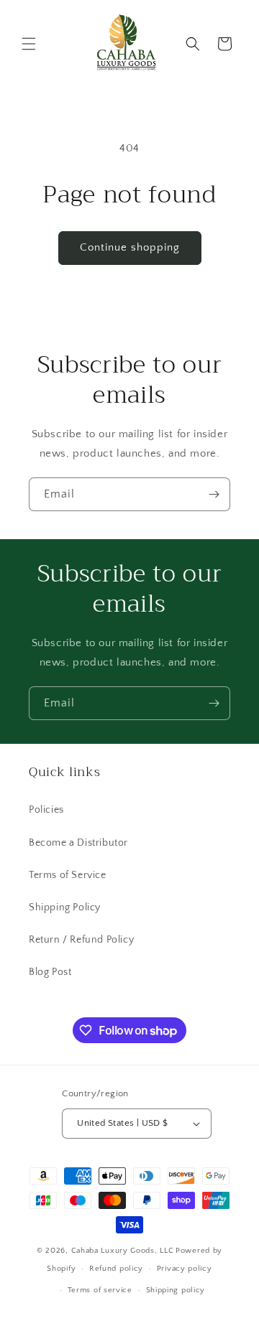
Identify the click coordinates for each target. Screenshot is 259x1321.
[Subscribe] (214, 494)
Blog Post (50, 972)
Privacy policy (184, 1268)
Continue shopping (130, 247)
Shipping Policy (65, 907)
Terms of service (100, 1290)
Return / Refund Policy (81, 940)
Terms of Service (67, 875)
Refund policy (116, 1268)
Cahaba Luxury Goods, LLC (122, 1250)
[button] (29, 44)
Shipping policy (176, 1290)
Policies (46, 810)
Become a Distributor (78, 843)
